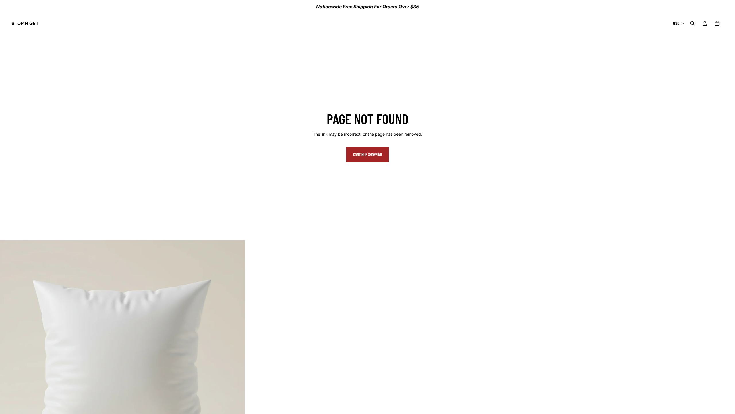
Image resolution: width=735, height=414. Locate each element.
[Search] (692, 23)
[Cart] (717, 23)
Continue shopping (367, 154)
